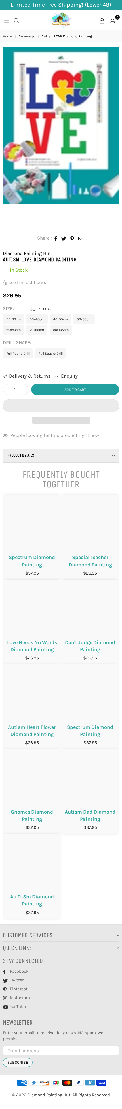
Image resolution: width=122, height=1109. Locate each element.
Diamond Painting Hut (27, 253)
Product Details (20, 455)
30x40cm (37, 319)
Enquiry (69, 376)
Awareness (26, 36)
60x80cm (13, 330)
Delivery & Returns (29, 376)
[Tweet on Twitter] (63, 238)
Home (7, 36)
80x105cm (61, 330)
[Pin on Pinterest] (72, 238)
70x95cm (37, 330)
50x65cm (84, 319)
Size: (28, 308)
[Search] (16, 20)
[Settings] (102, 20)
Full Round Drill (18, 353)
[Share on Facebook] (55, 238)
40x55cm (60, 319)
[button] (61, 405)
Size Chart (44, 309)
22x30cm (13, 319)
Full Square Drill (51, 353)
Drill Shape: (17, 342)
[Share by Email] (80, 238)
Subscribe (17, 1062)
